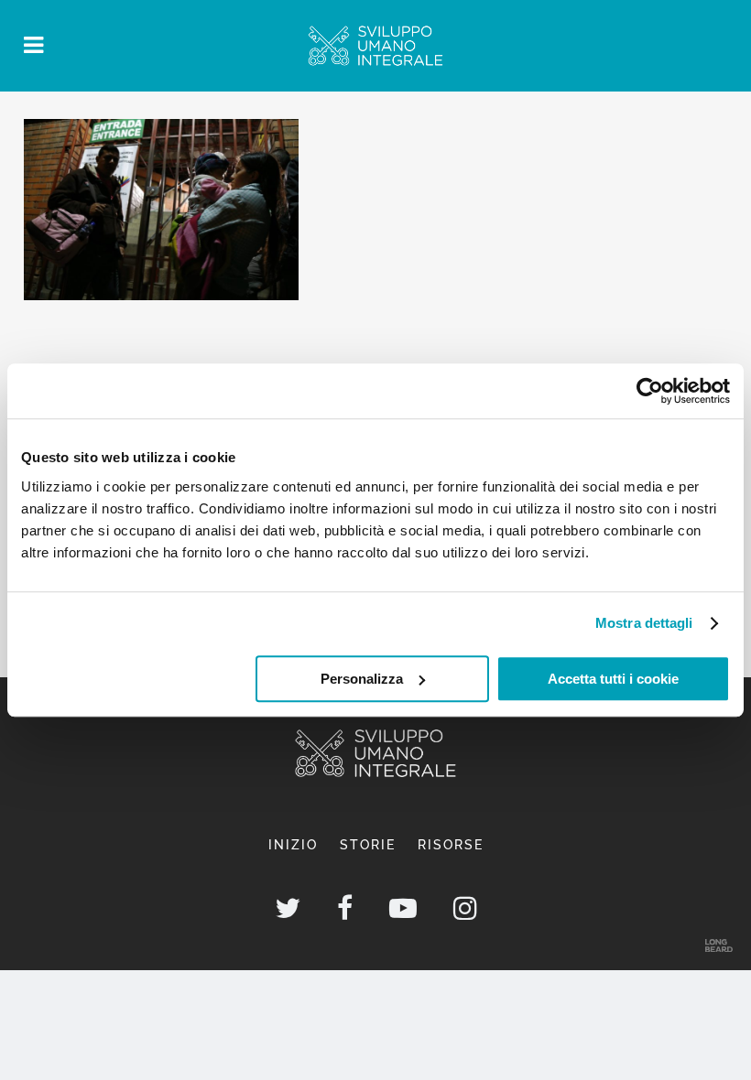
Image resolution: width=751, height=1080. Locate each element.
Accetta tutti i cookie (613, 678)
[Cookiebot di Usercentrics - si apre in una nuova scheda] (650, 391)
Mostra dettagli (644, 623)
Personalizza (362, 678)
